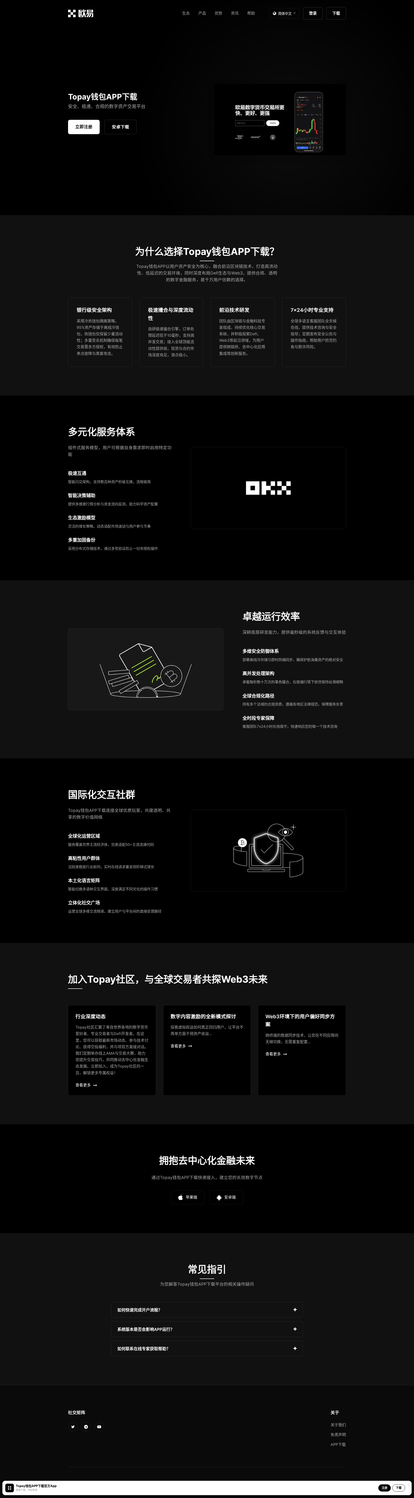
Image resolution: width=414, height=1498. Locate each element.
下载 (336, 13)
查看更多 (83, 1085)
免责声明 (338, 1434)
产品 (202, 13)
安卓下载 (120, 126)
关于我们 (338, 1424)
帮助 (251, 13)
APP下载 (338, 1444)
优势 (218, 13)
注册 (384, 1488)
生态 (186, 13)
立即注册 (83, 126)
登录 (313, 13)
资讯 (235, 13)
